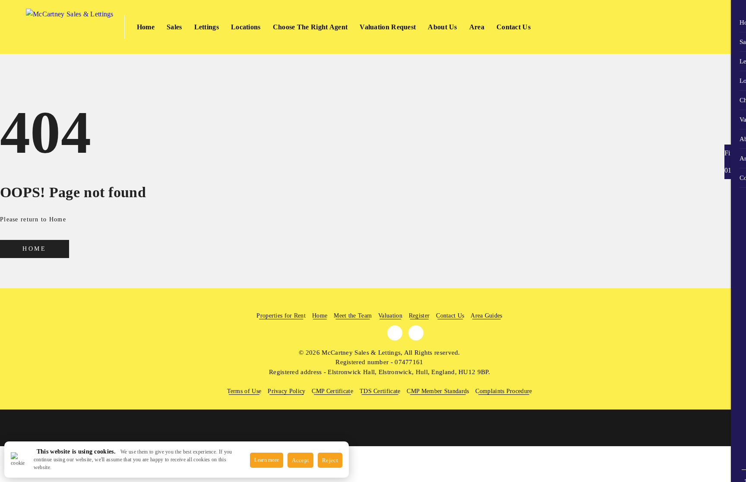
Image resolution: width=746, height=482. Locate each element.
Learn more (266, 460)
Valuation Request (388, 27)
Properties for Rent (281, 315)
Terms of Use (244, 391)
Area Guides (486, 315)
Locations (246, 27)
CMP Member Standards (438, 391)
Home (146, 27)
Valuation (390, 315)
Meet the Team (353, 315)
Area (476, 27)
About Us (442, 27)
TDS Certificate (380, 391)
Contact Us (513, 27)
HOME (34, 249)
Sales (174, 27)
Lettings (206, 27)
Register (419, 315)
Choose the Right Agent (310, 27)
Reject (330, 460)
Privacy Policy (286, 391)
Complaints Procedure (503, 391)
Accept (300, 460)
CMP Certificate (332, 391)
